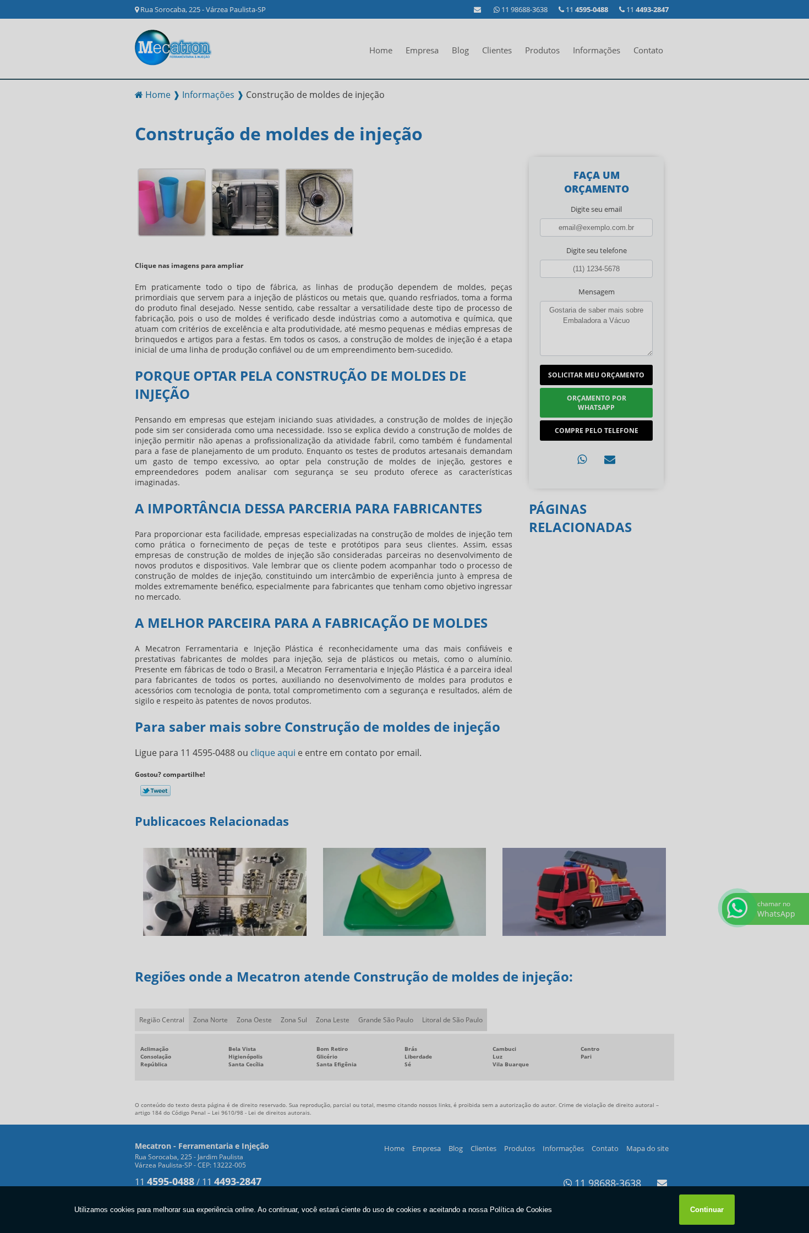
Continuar (707, 1209)
